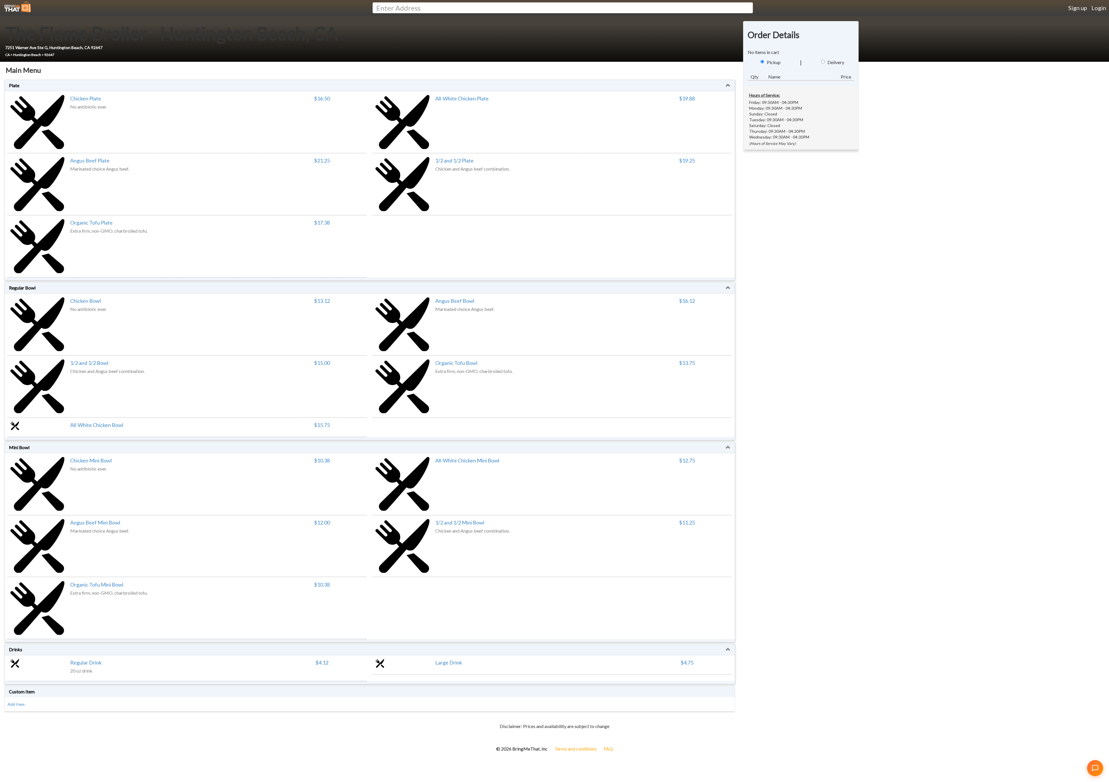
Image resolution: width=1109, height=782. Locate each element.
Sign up (1077, 7)
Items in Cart (14, 735)
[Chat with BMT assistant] (1095, 768)
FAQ (608, 748)
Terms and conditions (575, 748)
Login (1098, 7)
